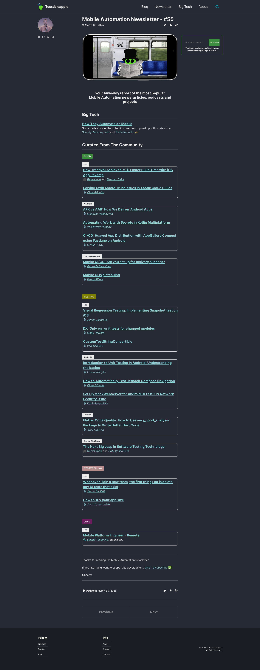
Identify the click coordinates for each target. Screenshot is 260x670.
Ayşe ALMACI (95, 429)
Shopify (86, 132)
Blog (144, 7)
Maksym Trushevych (100, 213)
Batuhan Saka (115, 179)
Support (106, 649)
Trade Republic (124, 132)
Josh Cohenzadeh (98, 504)
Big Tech (185, 7)
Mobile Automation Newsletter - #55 (128, 19)
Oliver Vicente (95, 385)
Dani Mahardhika (97, 403)
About (203, 7)
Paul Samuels (95, 345)
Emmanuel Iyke (96, 372)
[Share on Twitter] (164, 24)
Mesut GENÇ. (95, 244)
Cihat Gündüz (95, 192)
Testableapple (56, 7)
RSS (40, 654)
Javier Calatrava (97, 319)
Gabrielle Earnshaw (99, 266)
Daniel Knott (94, 451)
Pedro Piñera (95, 279)
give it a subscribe (156, 567)
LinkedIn (42, 644)
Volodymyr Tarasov (99, 226)
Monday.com (101, 132)
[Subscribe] (170, 24)
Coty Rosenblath (118, 451)
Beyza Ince (94, 179)
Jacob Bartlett (96, 491)
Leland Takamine (97, 539)
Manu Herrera (95, 332)
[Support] (176, 24)
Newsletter (163, 7)
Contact (106, 654)
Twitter (41, 649)
